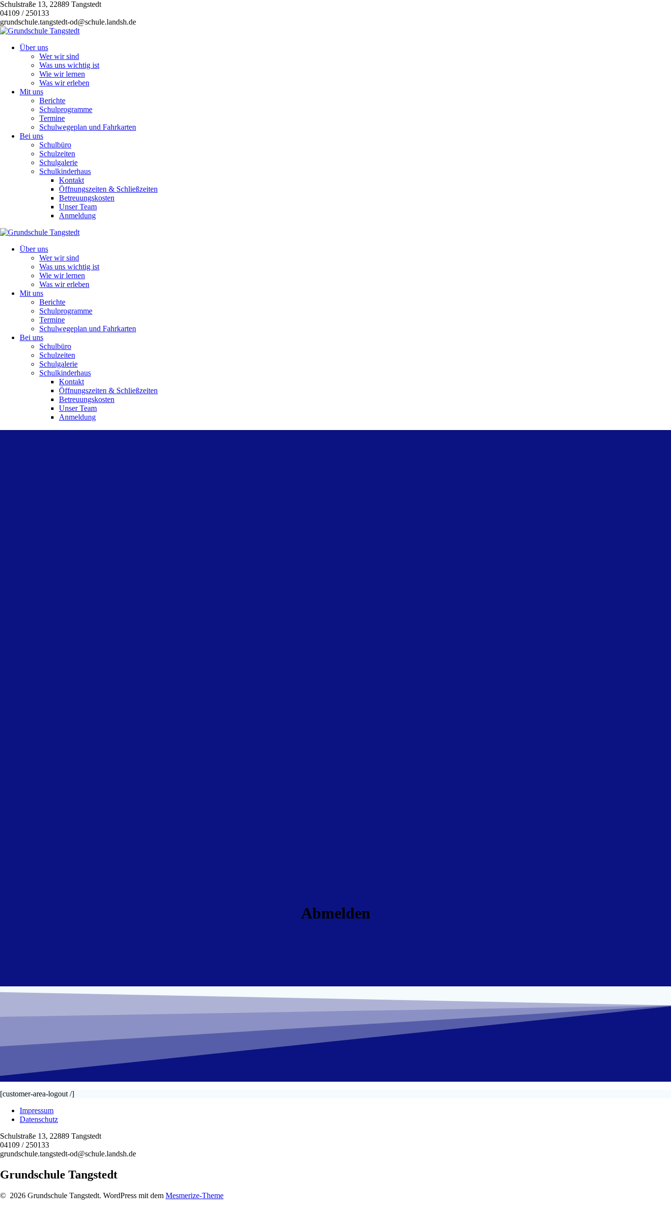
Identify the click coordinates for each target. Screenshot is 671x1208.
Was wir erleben (64, 83)
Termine (52, 118)
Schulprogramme (65, 109)
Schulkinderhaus (65, 171)
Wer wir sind (59, 56)
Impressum (37, 1110)
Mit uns (31, 91)
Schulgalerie (58, 162)
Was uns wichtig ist (69, 65)
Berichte (52, 100)
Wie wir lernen (62, 74)
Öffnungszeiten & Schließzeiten (108, 189)
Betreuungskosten (86, 198)
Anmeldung (77, 215)
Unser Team (78, 206)
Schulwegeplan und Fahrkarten (87, 127)
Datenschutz (39, 1119)
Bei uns (31, 136)
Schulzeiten (57, 153)
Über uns (34, 47)
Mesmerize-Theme (195, 1195)
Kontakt (71, 180)
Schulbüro (55, 145)
